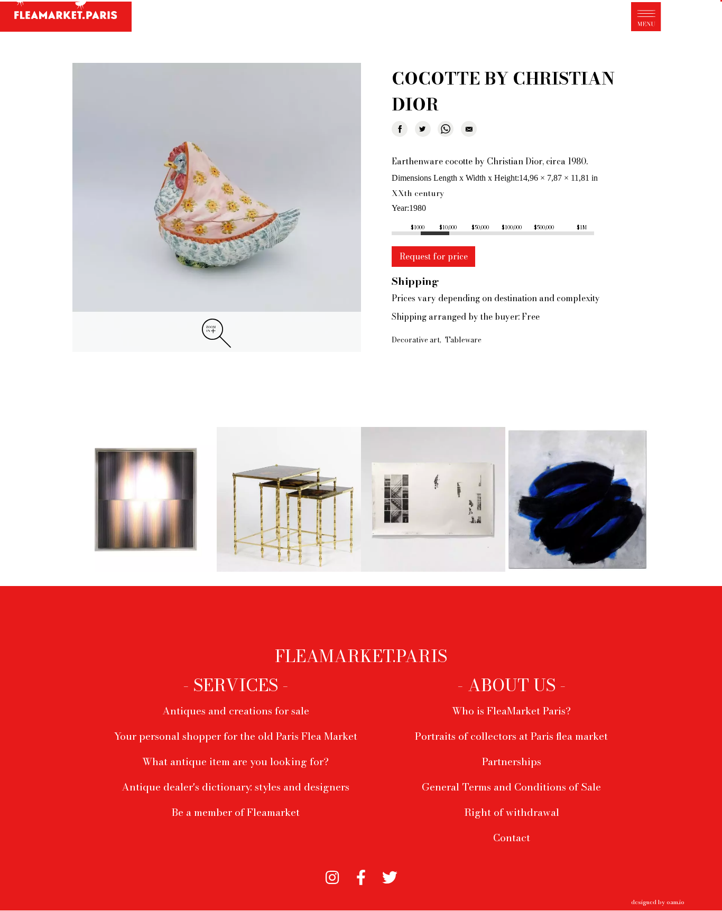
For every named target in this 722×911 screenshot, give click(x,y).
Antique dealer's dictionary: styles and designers (235, 787)
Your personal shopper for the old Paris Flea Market (235, 736)
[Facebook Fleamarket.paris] (361, 875)
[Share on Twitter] (423, 129)
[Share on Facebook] (400, 129)
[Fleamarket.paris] (66, 17)
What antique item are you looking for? (235, 761)
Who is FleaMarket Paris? (511, 711)
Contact (511, 837)
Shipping (415, 281)
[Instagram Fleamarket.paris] (332, 875)
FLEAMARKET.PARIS (361, 656)
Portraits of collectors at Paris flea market (511, 736)
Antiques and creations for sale (235, 711)
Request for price (434, 256)
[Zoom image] (216, 208)
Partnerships (511, 761)
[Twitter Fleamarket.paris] (389, 875)
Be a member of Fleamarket (236, 812)
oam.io (675, 901)
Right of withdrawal (511, 812)
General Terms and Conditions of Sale (511, 787)
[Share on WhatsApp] (445, 129)
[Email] (469, 129)
